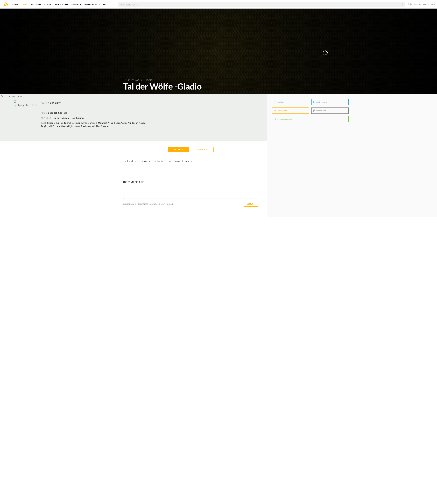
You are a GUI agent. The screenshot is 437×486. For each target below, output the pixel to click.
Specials (76, 4)
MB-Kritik (178, 149)
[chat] (410, 4)
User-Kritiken (201, 149)
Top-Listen (61, 4)
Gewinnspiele (92, 4)
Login (431, 4)
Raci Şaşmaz (78, 118)
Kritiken (36, 4)
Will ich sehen (322, 102)
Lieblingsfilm (282, 110)
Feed (105, 4)
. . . (113, 3)
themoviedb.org (15, 96)
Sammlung (321, 110)
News (15, 4)
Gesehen (280, 102)
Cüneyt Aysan (61, 118)
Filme (24, 4)
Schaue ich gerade (284, 119)
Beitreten (420, 4)
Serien (47, 4)
